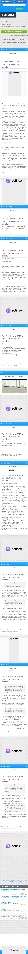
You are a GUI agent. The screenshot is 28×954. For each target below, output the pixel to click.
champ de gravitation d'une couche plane (16, 880)
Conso (13, 945)
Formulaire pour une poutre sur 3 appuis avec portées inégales (13, 890)
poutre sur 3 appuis (6, 902)
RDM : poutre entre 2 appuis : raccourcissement (13, 915)
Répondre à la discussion (14, 32)
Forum (5, 21)
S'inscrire (20, 1)
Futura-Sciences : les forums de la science (12, 23)
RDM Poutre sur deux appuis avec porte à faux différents (13, 908)
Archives (9, 945)
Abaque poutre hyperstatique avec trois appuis (13, 896)
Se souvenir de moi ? (11, 9)
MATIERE (3, 24)
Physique (9, 24)
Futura (4, 945)
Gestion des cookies (21, 945)
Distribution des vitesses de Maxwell (11, 880)
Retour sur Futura (7, 1)
